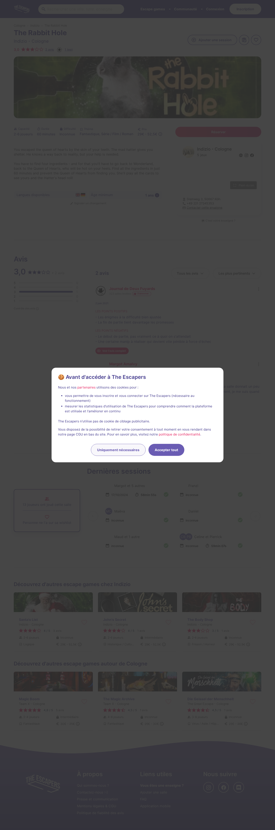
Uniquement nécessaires (118, 450)
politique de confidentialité (179, 434)
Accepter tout (166, 450)
